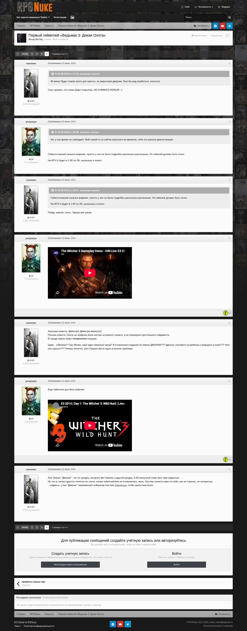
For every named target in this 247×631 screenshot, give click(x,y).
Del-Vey (39, 39)
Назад (25, 54)
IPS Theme (19, 622)
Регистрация (60, 17)
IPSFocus (32, 622)
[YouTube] (222, 26)
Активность (204, 7)
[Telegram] (215, 26)
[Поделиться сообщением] (229, 63)
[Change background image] (72, 17)
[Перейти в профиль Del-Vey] (21, 38)
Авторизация (200, 35)
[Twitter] (229, 26)
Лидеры (225, 7)
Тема (16, 626)
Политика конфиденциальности (39, 626)
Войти (177, 564)
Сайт (187, 7)
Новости (64, 39)
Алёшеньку (121, 485)
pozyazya (31, 121)
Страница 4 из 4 (59, 54)
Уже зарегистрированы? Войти (32, 17)
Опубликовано (62, 63)
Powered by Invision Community (218, 626)
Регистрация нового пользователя (70, 564)
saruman (31, 63)
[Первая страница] (17, 54)
